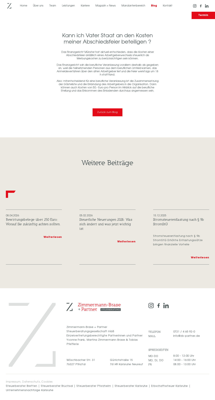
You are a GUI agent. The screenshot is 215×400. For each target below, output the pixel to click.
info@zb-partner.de (186, 336)
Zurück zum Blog (107, 112)
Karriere (85, 6)
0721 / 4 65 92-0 (184, 332)
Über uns (38, 6)
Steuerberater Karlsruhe (131, 386)
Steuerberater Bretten (21, 386)
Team (52, 6)
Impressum (13, 382)
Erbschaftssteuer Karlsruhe (169, 386)
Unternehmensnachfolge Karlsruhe (29, 390)
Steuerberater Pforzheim (93, 386)
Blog (154, 6)
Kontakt (167, 6)
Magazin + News (106, 6)
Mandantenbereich (133, 6)
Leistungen (68, 6)
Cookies (47, 382)
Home (23, 6)
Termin (203, 15)
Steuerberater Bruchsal (57, 386)
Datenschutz (31, 382)
